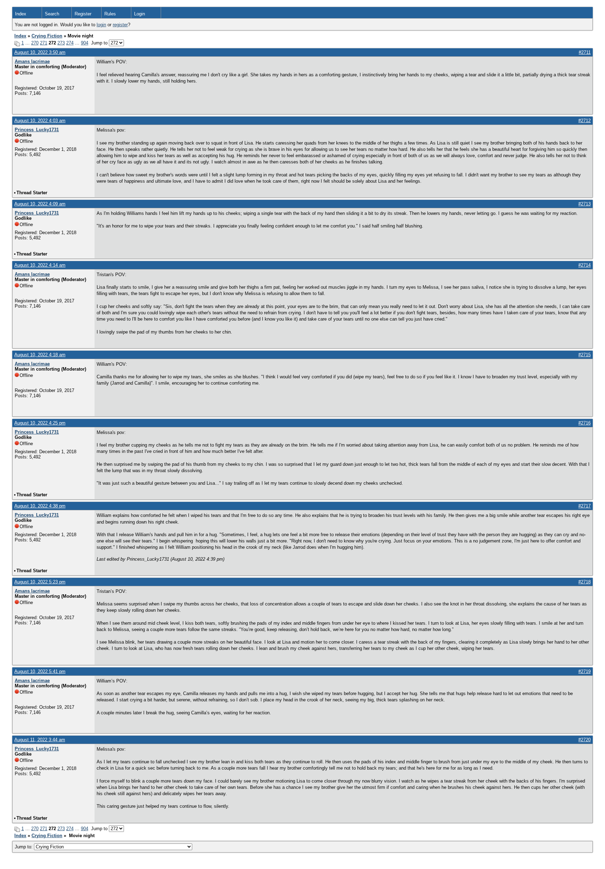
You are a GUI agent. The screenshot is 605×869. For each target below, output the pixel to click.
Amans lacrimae (32, 61)
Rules (110, 13)
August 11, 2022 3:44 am (39, 739)
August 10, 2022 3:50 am (39, 52)
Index (20, 13)
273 (61, 42)
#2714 (584, 265)
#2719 (584, 671)
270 (35, 42)
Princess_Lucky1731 (37, 129)
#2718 (584, 581)
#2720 (584, 739)
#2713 (584, 203)
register (120, 24)
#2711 (585, 52)
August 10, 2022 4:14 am (39, 265)
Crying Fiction (47, 35)
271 (43, 42)
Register (83, 13)
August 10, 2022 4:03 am (39, 120)
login (101, 24)
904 (84, 42)
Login (139, 13)
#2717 (584, 506)
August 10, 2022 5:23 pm (39, 581)
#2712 (584, 120)
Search (52, 13)
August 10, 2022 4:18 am (39, 354)
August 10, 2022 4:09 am (39, 203)
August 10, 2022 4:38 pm (39, 506)
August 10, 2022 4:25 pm (39, 423)
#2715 (584, 354)
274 (70, 42)
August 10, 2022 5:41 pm (39, 671)
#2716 (584, 423)
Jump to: (24, 846)
